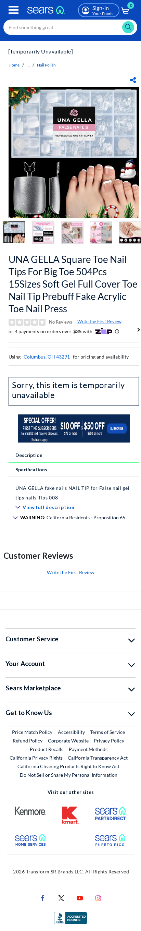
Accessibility (71, 732)
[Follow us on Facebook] (43, 897)
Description (28, 455)
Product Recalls (46, 749)
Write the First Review (99, 321)
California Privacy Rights (36, 758)
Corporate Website (68, 740)
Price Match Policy (32, 732)
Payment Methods (88, 749)
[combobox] (70, 27)
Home (14, 65)
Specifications (31, 469)
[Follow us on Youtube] (80, 897)
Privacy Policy (109, 740)
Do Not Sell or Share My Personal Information (68, 775)
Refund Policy (27, 740)
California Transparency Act (98, 758)
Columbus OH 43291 (47, 357)
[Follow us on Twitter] (61, 897)
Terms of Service (107, 732)
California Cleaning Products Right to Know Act (68, 766)
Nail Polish (46, 65)
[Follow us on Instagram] (98, 897)
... (28, 65)
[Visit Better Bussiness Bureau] (70, 917)
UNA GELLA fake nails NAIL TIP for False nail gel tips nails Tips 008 (72, 492)
